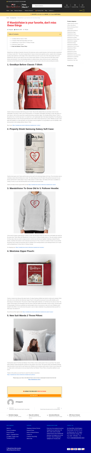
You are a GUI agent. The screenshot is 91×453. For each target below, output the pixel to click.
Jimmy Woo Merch (71, 25)
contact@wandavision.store (77, 437)
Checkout (83, 6)
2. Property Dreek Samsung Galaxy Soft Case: (22, 40)
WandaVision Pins (71, 49)
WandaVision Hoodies (72, 37)
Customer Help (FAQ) (32, 436)
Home (8, 17)
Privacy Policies (10, 432)
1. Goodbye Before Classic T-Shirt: (19, 38)
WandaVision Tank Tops (72, 60)
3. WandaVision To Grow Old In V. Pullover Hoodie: (22, 42)
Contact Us (29, 434)
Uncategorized (13, 17)
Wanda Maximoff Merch (72, 30)
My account (66, 6)
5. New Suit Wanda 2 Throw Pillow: (19, 46)
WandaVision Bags (71, 32)
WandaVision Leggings (72, 41)
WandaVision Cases (71, 34)
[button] (60, 34)
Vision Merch (70, 28)
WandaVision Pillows (71, 47)
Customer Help (75, 6)
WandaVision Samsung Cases (74, 54)
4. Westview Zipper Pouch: (17, 44)
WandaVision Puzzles (72, 53)
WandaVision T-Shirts (72, 58)
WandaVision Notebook (72, 44)
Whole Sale (29, 438)
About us (9, 428)
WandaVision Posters (72, 51)
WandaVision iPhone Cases (73, 39)
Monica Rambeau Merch (72, 27)
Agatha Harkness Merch (72, 23)
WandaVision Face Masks (73, 35)
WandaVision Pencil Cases (73, 46)
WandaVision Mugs (71, 42)
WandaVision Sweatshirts (72, 56)
